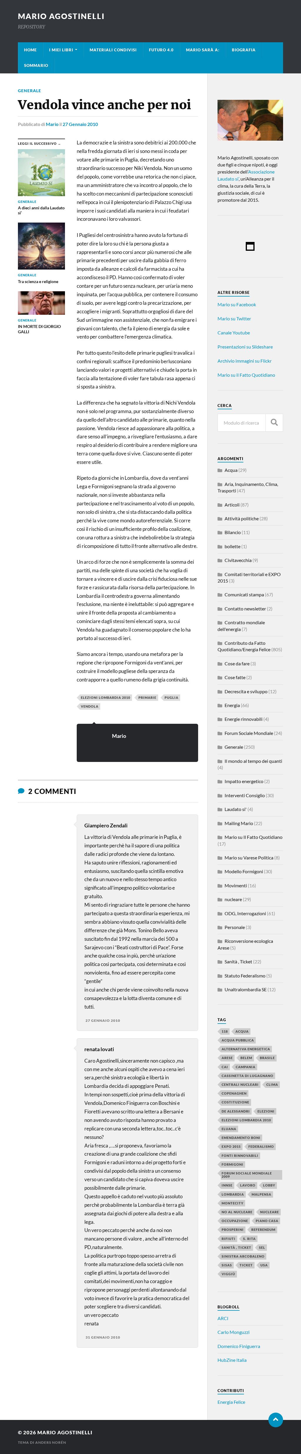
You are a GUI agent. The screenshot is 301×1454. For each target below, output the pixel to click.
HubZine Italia (232, 1360)
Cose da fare (237, 663)
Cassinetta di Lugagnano (247, 1076)
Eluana (229, 1129)
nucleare (233, 899)
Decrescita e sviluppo (246, 691)
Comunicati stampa (244, 594)
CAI (225, 1067)
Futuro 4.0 (161, 50)
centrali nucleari (240, 1084)
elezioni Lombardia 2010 (105, 697)
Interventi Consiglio (245, 795)
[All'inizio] (275, 1420)
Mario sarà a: (203, 50)
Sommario (36, 65)
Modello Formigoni (244, 871)
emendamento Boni (241, 1138)
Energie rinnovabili (243, 719)
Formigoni (232, 1164)
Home (30, 50)
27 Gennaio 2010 (80, 124)
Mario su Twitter (234, 318)
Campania (245, 1067)
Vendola (89, 706)
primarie (147, 697)
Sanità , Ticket (238, 961)
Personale (235, 927)
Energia (232, 705)
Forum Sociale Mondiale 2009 (247, 1174)
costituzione (235, 1102)
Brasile (267, 1058)
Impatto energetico (244, 781)
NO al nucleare (237, 1212)
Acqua (231, 470)
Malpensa (261, 1194)
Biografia (244, 50)
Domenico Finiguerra (239, 1346)
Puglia (171, 697)
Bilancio (233, 532)
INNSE (227, 1185)
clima (272, 1084)
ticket (246, 1265)
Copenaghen (234, 1093)
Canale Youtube (234, 332)
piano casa (267, 1221)
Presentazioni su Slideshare (245, 346)
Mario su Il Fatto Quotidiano (253, 837)
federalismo (261, 1146)
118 (225, 1031)
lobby (269, 1185)
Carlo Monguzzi (234, 1332)
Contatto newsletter (245, 608)
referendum (263, 1229)
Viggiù (228, 1274)
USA (264, 1265)
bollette (232, 546)
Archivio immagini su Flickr (245, 361)
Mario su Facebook (237, 304)
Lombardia (233, 1194)
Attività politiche (242, 518)
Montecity (232, 1203)
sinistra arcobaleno (243, 1256)
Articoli (232, 504)
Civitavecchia (238, 560)
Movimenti (236, 885)
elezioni (266, 1111)
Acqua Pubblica (238, 1040)
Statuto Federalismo (245, 975)
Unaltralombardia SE (246, 989)
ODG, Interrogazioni (245, 913)
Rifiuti (228, 1239)
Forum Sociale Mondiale (249, 733)
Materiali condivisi (113, 50)
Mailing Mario (239, 823)
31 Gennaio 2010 (103, 1337)
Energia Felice (231, 1402)
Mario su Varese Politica (249, 857)
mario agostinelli (61, 16)
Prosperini (233, 1229)
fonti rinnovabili (240, 1155)
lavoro (247, 1185)
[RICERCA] (274, 423)
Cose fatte (235, 677)
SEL (262, 1247)
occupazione (235, 1221)
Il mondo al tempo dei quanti (253, 761)
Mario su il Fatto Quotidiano (246, 375)
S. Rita (249, 1239)
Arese (227, 1058)
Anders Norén (50, 1442)
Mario (52, 124)
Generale (29, 90)
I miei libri (61, 50)
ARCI (223, 1318)
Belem (246, 1058)
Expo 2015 (231, 1146)
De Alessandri (236, 1111)
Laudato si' (236, 809)
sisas (227, 1265)
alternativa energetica (246, 1049)
